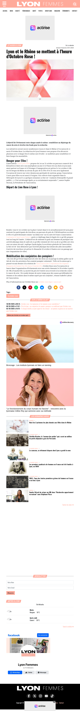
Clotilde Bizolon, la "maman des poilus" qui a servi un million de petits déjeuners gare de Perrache (50, 437)
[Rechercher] (74, 4)
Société (31, 420)
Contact (74, 11)
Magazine (57, 11)
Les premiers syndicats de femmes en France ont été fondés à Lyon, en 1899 (51, 465)
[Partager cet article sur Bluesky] (42, 287)
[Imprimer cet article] (50, 287)
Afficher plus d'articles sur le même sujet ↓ (18, 315)
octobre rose (13, 296)
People (40, 11)
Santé (34, 11)
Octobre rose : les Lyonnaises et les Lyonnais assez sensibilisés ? (40, 304)
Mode (11, 11)
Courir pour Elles (23, 163)
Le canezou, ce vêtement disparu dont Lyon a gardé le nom (49, 450)
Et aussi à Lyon (14, 45)
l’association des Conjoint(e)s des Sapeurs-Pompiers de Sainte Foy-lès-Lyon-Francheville (37, 264)
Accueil (5, 11)
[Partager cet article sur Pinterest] (30, 287)
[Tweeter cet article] (24, 287)
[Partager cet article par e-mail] (56, 287)
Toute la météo (67, 626)
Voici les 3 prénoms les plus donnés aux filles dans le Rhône (50, 422)
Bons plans (48, 11)
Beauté (17, 11)
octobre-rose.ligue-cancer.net (49, 282)
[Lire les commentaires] (61, 287)
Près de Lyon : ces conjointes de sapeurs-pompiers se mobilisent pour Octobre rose (46, 306)
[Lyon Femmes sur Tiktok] (51, 697)
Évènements (65, 11)
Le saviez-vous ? (33, 434)
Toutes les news (67, 505)
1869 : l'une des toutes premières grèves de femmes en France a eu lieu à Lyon (51, 479)
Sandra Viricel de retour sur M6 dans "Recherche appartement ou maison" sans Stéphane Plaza (51, 493)
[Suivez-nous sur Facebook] (28, 654)
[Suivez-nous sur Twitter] (34, 697)
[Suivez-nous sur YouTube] (46, 697)
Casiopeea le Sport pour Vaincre (18, 237)
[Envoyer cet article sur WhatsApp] (36, 287)
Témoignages (26, 11)
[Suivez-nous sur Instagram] (40, 697)
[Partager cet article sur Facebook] (18, 287)
